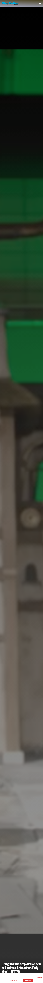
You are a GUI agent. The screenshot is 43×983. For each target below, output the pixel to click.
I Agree (28, 980)
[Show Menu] (40, 3)
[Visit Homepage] (10, 3)
